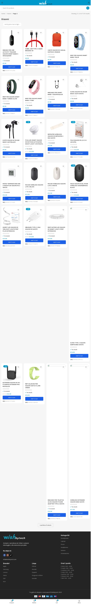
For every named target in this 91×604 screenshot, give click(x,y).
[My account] (89, 2)
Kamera (63, 550)
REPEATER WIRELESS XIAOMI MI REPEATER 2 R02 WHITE (55, 136)
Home (3, 13)
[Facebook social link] (4, 555)
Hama (5, 575)
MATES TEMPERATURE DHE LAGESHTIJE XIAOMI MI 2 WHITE (11, 185)
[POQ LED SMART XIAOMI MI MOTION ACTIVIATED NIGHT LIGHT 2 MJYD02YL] (34, 129)
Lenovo (5, 572)
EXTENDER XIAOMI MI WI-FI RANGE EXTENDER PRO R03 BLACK (11, 384)
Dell (4, 578)
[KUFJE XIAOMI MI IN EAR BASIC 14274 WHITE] (79, 83)
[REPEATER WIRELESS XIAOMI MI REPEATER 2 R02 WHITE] (57, 126)
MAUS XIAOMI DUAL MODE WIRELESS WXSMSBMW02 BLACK (79, 185)
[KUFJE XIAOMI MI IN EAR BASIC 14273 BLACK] (12, 129)
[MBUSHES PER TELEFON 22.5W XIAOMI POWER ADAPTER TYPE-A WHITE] (57, 431)
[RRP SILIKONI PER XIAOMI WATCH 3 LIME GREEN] (34, 373)
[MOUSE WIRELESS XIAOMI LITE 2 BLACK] (34, 173)
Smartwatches (65, 553)
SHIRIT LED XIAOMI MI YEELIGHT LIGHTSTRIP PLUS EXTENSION (10, 229)
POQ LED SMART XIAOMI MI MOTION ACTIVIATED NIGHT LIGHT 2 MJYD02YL (34, 142)
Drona (62, 544)
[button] (12, 67)
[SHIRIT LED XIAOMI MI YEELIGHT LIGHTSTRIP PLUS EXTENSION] (12, 216)
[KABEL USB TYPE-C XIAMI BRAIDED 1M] (34, 38)
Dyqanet (34, 572)
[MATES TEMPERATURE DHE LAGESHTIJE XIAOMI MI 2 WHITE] (12, 173)
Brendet (34, 569)
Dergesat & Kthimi (37, 575)
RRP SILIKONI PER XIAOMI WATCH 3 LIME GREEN (32, 385)
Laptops (63, 541)
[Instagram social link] (7, 555)
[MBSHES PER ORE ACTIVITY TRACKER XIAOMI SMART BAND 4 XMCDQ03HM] (12, 39)
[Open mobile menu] (2, 2)
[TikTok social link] (11, 555)
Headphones (64, 547)
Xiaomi (9, 13)
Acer (4, 581)
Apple (4, 566)
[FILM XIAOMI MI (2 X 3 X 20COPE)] (79, 129)
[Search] (87, 8)
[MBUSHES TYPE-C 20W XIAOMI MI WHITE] (34, 216)
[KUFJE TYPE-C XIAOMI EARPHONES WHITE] (79, 274)
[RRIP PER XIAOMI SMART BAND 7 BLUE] (79, 42)
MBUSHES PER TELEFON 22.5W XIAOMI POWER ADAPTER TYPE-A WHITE (56, 502)
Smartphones (65, 538)
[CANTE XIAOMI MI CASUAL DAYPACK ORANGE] (57, 39)
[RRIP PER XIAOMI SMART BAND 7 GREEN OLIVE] (12, 86)
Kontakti (34, 578)
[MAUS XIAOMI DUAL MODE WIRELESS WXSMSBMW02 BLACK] (79, 173)
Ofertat (34, 566)
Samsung (5, 569)
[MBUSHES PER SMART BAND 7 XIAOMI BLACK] (57, 84)
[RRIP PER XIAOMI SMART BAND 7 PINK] (34, 87)
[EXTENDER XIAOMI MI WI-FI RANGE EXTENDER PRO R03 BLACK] (12, 373)
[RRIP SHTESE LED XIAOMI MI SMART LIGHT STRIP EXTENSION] (57, 216)
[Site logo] (45, 2)
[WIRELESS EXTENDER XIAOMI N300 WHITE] (79, 431)
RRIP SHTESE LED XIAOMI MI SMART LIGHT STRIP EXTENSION (56, 229)
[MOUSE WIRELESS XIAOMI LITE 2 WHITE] (57, 173)
